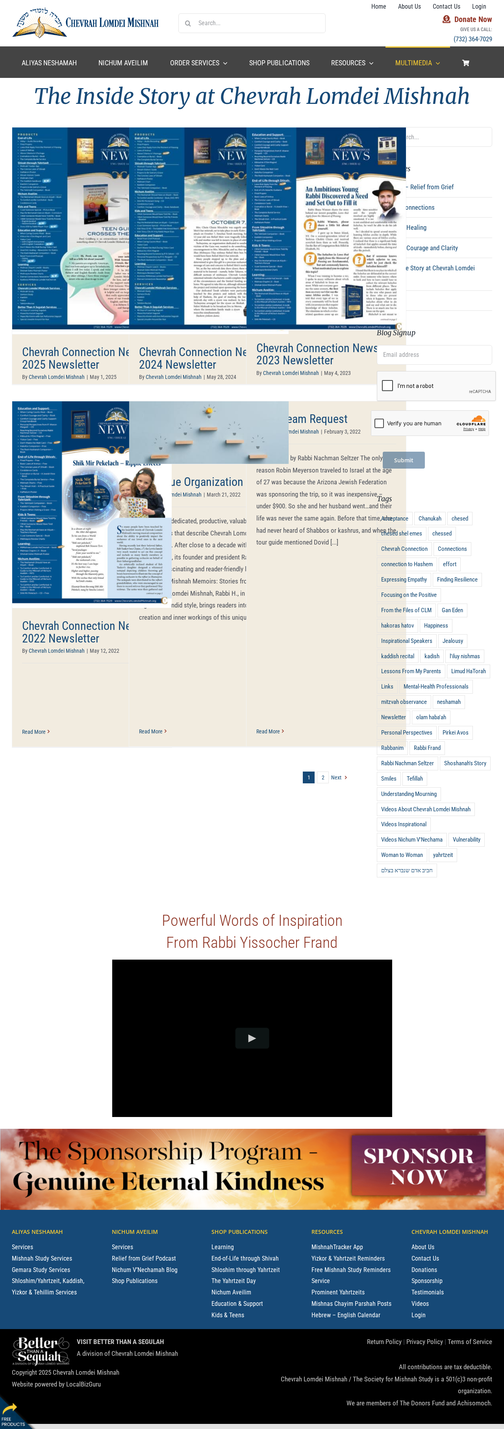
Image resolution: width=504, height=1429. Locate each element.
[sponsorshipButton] (418, 1132)
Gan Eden (452, 610)
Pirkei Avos (456, 732)
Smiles (389, 778)
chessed (442, 533)
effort (449, 564)
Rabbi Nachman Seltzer (407, 763)
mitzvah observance (404, 701)
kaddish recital (397, 656)
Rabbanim (392, 747)
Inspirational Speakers (406, 640)
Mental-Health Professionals (436, 686)
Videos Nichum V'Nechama (412, 839)
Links (387, 686)
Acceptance (394, 518)
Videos (391, 301)
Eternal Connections (408, 207)
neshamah (449, 701)
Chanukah (430, 518)
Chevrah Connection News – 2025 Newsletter (88, 358)
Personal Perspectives (406, 732)
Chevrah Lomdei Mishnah (57, 377)
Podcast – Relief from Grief (418, 187)
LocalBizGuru (83, 1384)
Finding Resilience (457, 579)
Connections (452, 548)
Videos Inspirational (403, 824)
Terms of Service (470, 1342)
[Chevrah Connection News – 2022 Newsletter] (92, 504)
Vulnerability (466, 839)
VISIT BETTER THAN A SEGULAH (120, 1342)
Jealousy (453, 640)
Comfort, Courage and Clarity (420, 248)
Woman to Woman (402, 855)
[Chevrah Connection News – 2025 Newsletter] (92, 230)
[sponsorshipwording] (169, 1136)
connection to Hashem (407, 564)
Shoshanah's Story (465, 763)
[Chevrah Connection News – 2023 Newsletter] (326, 228)
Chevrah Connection (404, 548)
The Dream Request (302, 419)
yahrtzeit (443, 855)
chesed (460, 518)
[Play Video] (252, 1038)
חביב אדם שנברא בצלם (407, 870)
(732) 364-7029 (473, 39)
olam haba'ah (431, 717)
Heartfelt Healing (404, 227)
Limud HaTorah (468, 671)
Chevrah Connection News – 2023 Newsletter (322, 354)
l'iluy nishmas (465, 656)
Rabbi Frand (427, 747)
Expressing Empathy (404, 579)
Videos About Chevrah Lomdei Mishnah (426, 809)
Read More (34, 732)
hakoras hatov (397, 625)
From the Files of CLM (406, 610)
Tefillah (415, 778)
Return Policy (384, 1342)
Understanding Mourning (409, 794)
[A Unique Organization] (209, 432)
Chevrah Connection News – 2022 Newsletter (88, 632)
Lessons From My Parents (411, 671)
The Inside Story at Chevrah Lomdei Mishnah (428, 274)
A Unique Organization (191, 482)
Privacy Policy (424, 1342)
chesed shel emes (401, 533)
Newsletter (393, 717)
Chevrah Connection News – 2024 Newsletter (205, 358)
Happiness (436, 625)
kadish (431, 656)
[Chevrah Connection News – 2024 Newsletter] (209, 230)
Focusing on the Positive (409, 594)
